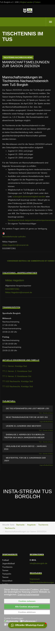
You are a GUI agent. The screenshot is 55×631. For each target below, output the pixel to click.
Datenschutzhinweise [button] (28, 594)
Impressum (35, 579)
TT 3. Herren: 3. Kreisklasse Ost (16, 376)
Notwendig (12, 621)
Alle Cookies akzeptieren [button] (27, 606)
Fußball (5, 560)
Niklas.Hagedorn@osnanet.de (18, 292)
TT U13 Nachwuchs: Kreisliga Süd (17, 386)
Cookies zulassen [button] (27, 601)
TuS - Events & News (46, 413)
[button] (27, 625)
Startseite (20, 525)
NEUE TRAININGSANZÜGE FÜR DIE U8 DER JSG (27, 417)
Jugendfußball (8, 563)
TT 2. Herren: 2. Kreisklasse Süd (17, 371)
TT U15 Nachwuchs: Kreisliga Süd (17, 381)
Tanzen (5, 577)
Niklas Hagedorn (14, 280)
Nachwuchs (10, 528)
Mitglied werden (26, 2)
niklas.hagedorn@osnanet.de (15, 245)
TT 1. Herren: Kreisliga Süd (14, 366)
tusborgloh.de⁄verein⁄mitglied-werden (29, 196)
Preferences (29, 621)
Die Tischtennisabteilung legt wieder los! (27, 409)
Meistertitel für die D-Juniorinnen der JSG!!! (25, 459)
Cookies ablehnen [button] (27, 612)
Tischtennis (43, 525)
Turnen (5, 570)
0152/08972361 (12, 289)
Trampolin (6, 574)
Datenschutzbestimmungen (42, 582)
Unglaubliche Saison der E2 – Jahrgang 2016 (25, 447)
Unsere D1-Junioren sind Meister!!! (23, 426)
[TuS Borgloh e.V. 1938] (27, 10)
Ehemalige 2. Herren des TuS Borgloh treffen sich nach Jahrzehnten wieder (24, 436)
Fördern (37, 2)
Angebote (31, 525)
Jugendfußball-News (46, 421)
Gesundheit (7, 581)
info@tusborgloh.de (38, 563)
